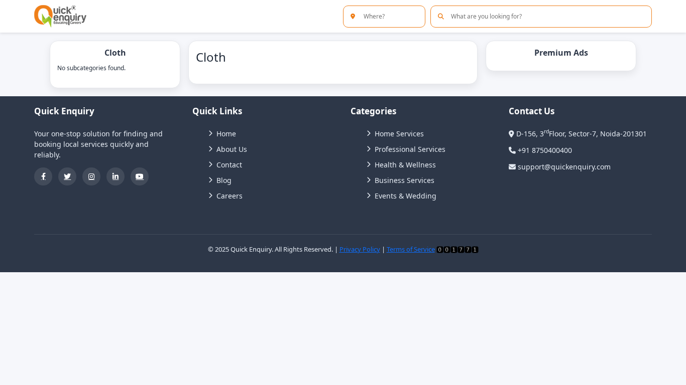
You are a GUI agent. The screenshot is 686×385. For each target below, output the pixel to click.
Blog (224, 180)
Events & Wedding (405, 196)
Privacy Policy (359, 249)
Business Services (404, 180)
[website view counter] (457, 249)
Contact (229, 164)
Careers (229, 196)
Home (226, 133)
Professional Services (410, 149)
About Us (231, 149)
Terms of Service (411, 249)
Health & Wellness (405, 164)
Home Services (399, 133)
